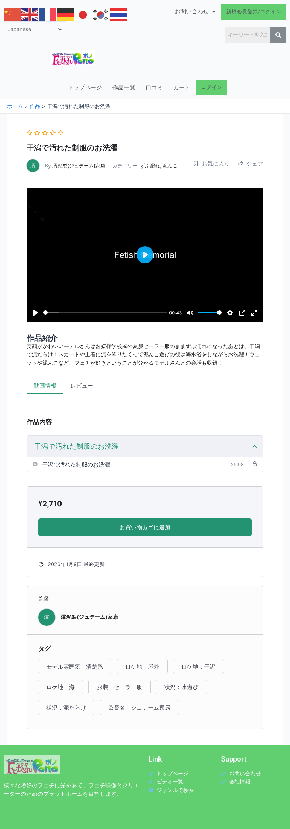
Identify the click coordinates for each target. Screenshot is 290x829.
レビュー (81, 385)
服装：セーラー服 (119, 686)
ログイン (211, 87)
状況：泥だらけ (66, 707)
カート (181, 87)
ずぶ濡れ (150, 166)
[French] (48, 14)
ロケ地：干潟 (198, 666)
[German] (65, 14)
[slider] (105, 312)
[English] (30, 14)
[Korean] (101, 14)
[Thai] (118, 14)
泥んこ (170, 166)
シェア (254, 163)
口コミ (154, 87)
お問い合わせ (192, 11)
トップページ (85, 87)
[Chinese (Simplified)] (12, 14)
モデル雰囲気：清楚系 (74, 666)
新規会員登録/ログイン (253, 11)
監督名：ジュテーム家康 (139, 707)
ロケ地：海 (60, 686)
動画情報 (45, 385)
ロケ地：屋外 (142, 666)
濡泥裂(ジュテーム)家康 (78, 166)
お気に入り (216, 163)
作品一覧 (123, 87)
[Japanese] (83, 14)
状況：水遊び (181, 686)
